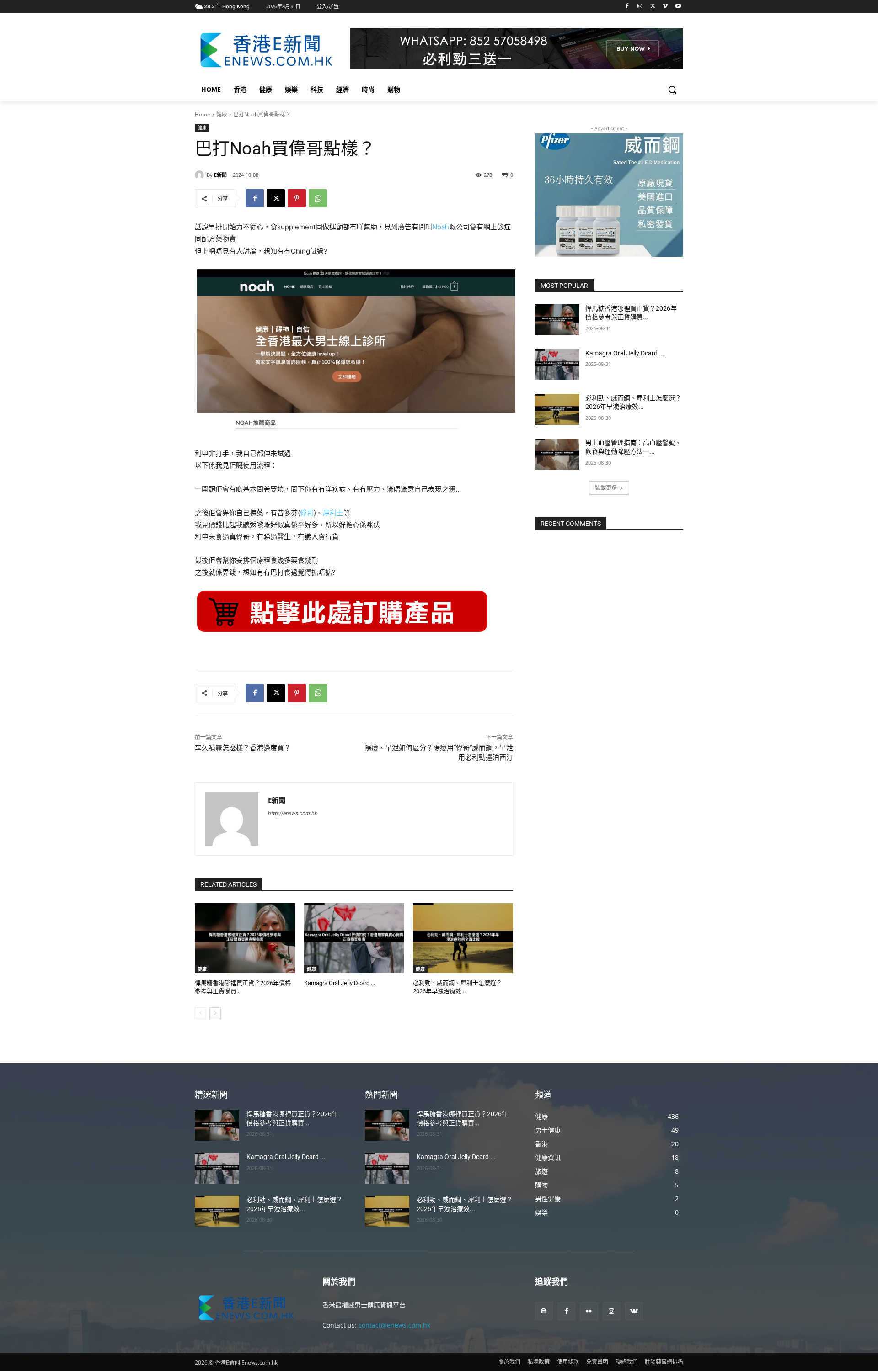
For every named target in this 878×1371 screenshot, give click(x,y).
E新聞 (220, 174)
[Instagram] (640, 6)
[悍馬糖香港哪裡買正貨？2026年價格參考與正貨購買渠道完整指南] (245, 938)
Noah (440, 226)
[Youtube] (678, 6)
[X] (653, 6)
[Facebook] (627, 6)
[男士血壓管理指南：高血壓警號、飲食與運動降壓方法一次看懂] (557, 454)
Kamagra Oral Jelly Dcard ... (339, 982)
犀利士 (333, 512)
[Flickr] (589, 1311)
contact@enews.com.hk (394, 1325)
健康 (221, 114)
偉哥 (307, 512)
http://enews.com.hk (292, 813)
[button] (672, 90)
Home (202, 114)
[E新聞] (201, 175)
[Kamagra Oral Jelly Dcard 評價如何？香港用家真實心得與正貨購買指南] (354, 938)
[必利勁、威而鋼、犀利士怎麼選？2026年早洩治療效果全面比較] (463, 938)
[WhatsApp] (318, 198)
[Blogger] (544, 1311)
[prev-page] (200, 1013)
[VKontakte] (634, 1311)
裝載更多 (606, 488)
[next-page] (215, 1013)
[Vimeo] (665, 6)
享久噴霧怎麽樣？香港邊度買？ (243, 748)
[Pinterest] (297, 198)
